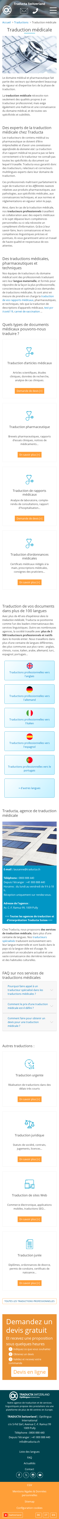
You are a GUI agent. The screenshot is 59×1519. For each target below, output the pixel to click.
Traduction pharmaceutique (29, 427)
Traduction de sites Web (29, 1195)
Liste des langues (29, 1451)
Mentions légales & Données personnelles (29, 1493)
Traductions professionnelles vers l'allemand (29, 698)
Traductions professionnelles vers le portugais (29, 768)
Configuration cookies (29, 1508)
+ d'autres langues (29, 788)
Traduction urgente (29, 1075)
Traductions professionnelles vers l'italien (29, 721)
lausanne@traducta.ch (27, 869)
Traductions (21, 22)
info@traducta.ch (29, 1441)
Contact (29, 1469)
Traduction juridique (29, 1135)
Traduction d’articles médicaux (29, 363)
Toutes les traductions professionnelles (29, 1301)
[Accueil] (7, 10)
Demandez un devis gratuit (29, 1326)
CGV (29, 1485)
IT (46, 1515)
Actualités (29, 1463)
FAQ (29, 1457)
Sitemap (29, 1501)
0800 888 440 (26, 878)
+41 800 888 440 (35, 882)
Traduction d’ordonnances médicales (30, 556)
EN (53, 1515)
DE (38, 1515)
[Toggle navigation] (53, 9)
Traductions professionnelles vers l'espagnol (29, 745)
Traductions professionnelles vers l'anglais (29, 674)
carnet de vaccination (27, 311)
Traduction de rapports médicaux (29, 492)
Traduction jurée (30, 1255)
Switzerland (15, 1514)
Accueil (6, 22)
